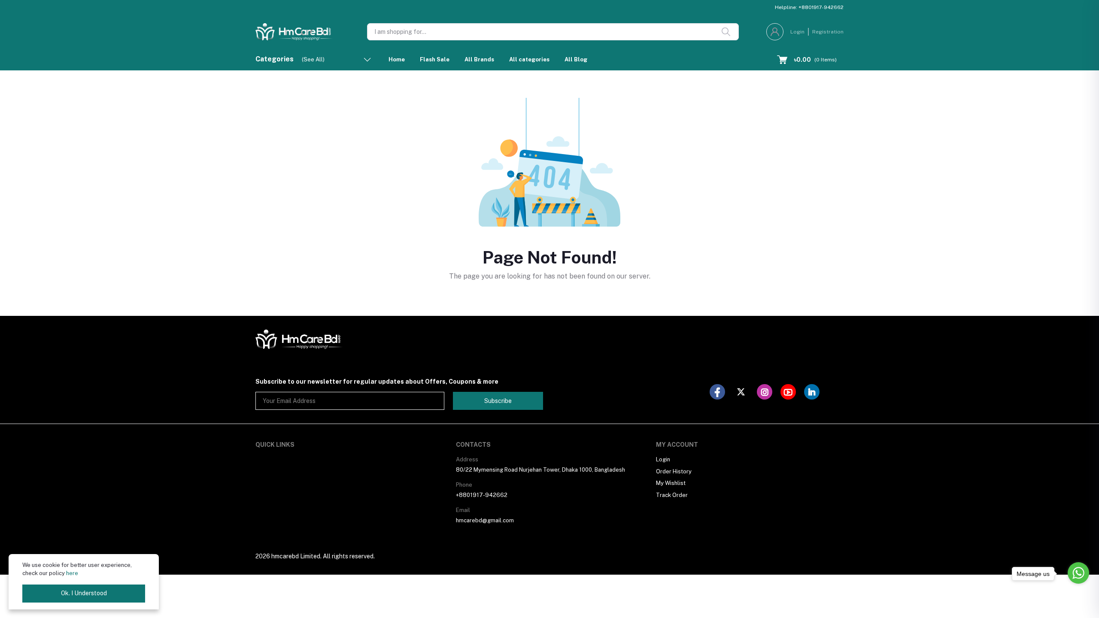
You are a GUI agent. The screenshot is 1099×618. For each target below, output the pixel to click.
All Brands (479, 59)
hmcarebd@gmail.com (485, 520)
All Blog (576, 59)
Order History (674, 471)
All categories (529, 59)
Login (797, 32)
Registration (828, 32)
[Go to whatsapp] (1078, 573)
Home (397, 59)
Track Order (672, 495)
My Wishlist (671, 483)
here (72, 573)
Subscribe (498, 400)
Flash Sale (434, 59)
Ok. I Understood (84, 593)
